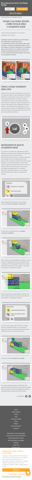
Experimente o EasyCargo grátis (16, 433)
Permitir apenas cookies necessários (11, 476)
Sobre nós (16, 445)
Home (16, 409)
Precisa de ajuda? (16, 426)
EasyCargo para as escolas (16, 438)
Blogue (16, 423)
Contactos (16, 428)
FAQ (16, 416)
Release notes (16, 447)
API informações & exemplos (16, 440)
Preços (16, 414)
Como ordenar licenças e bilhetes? (16, 435)
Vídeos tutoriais (16, 412)
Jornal (16, 421)
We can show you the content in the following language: (14, 4)
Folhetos (16, 442)
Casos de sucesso (16, 419)
